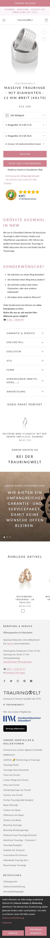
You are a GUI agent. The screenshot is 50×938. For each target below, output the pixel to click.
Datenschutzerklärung (14, 886)
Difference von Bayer (13, 815)
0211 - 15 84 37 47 (16, 669)
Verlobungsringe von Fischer (17, 790)
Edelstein (14, 351)
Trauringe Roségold (12, 845)
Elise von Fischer (11, 785)
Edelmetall (15, 342)
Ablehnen (13, 933)
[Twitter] (11, 681)
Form (10, 370)
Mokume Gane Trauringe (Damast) (19, 835)
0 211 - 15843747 (15, 319)
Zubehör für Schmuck (14, 850)
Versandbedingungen (13, 891)
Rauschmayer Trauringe (14, 865)
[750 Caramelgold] (27, 611)
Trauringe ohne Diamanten (16, 769)
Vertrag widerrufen (15, 728)
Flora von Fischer (11, 774)
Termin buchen (24, 3)
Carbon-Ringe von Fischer (16, 780)
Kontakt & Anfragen (15, 672)
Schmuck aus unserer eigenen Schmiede (22, 749)
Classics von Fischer (13, 795)
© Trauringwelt (13, 705)
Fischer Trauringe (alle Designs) (18, 800)
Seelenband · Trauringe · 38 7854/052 (25, 599)
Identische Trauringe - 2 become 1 (19, 840)
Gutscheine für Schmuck (15, 855)
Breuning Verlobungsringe (15, 830)
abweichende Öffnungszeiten (17, 661)
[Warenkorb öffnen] (46, 20)
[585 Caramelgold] (23, 611)
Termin (10, 643)
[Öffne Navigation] (3, 20)
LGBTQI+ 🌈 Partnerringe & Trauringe (21, 759)
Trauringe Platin (11, 764)
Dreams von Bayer (12, 820)
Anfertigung (16, 391)
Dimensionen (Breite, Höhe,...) (22, 381)
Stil (9, 360)
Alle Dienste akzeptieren (36, 931)
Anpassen (7, 922)
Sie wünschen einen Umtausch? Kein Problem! (20, 181)
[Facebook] (4, 681)
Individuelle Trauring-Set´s (16, 860)
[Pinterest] (24, 681)
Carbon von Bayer (12, 810)
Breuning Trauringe (12, 825)
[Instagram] (18, 681)
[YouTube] (31, 681)
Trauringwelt (25, 83)
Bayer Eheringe (10, 805)
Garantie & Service (21, 333)
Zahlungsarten (10, 881)
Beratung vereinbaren (25, 163)
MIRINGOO (9, 754)
